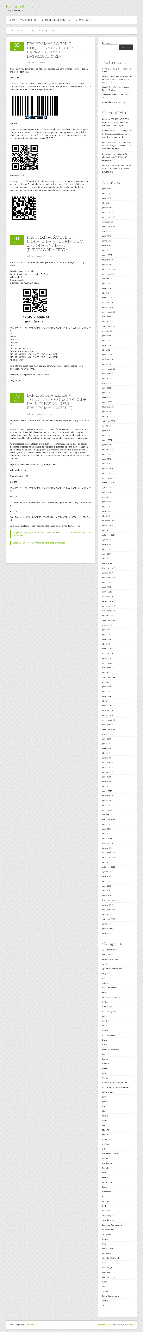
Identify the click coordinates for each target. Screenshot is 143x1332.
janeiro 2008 (107, 928)
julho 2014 (106, 686)
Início (12, 20)
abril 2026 (106, 203)
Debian (105, 1030)
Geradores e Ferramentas (56, 20)
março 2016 (107, 592)
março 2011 (107, 838)
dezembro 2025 (108, 212)
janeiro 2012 (107, 800)
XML (104, 1286)
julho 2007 (106, 933)
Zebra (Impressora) (110, 1296)
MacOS (105, 1125)
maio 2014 (106, 696)
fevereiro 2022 (108, 407)
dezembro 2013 (108, 720)
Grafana (105, 1078)
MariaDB (105, 1130)
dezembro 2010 (108, 852)
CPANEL (105, 1025)
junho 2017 (106, 549)
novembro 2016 (108, 577)
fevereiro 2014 (108, 710)
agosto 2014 (107, 682)
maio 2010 (106, 886)
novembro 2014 (108, 667)
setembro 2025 (108, 226)
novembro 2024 (108, 274)
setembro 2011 (108, 819)
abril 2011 (106, 833)
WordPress (128, 1324)
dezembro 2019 (108, 473)
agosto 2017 (107, 539)
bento (104, 119)
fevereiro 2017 (108, 568)
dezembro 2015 (108, 606)
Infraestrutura (108, 1092)
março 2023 (107, 354)
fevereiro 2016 (108, 596)
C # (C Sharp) (107, 1006)
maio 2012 (106, 781)
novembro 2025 (108, 217)
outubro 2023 (107, 321)
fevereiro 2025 (108, 260)
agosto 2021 (107, 426)
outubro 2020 (107, 449)
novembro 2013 (108, 724)
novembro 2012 (108, 767)
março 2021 (107, 440)
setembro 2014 (108, 677)
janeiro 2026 (107, 207)
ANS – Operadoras (110, 959)
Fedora (105, 1059)
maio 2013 (106, 748)
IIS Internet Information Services (115, 1087)
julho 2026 (106, 188)
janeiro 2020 (107, 468)
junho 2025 (106, 241)
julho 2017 (106, 544)
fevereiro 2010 (108, 900)
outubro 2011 (107, 814)
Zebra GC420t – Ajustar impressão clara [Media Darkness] (39, 542)
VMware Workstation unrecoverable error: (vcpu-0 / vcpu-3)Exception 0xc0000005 (117, 79)
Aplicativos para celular (112, 968)
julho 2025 (106, 236)
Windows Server (109, 1277)
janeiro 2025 (107, 264)
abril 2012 (106, 786)
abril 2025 (106, 250)
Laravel (105, 1116)
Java (104, 1097)
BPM (104, 992)
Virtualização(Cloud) (110, 1258)
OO (103, 1149)
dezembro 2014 (108, 663)
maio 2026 (106, 198)
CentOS (105, 1021)
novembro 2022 (108, 373)
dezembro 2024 (108, 269)
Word (104, 1282)
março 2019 (107, 492)
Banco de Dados (109, 987)
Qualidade (106, 1191)
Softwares (106, 1234)
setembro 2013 (108, 729)
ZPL (103, 1305)
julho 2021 (106, 430)
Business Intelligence (111, 997)
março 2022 (107, 402)
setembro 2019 (108, 482)
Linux (104, 1120)
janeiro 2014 (107, 715)
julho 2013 (106, 739)
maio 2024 (106, 288)
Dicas (104, 1040)
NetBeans (106, 1139)
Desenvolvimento (109, 1035)
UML (104, 1244)
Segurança (106, 1210)
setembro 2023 (108, 326)
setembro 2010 (108, 867)
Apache (105, 964)
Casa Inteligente (109, 1011)
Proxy (104, 1187)
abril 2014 (106, 701)
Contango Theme (104, 1324)
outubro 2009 (107, 914)
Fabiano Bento (19, 6)
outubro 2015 (107, 615)
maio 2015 (106, 639)
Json (104, 1106)
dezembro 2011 (108, 805)
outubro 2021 (107, 416)
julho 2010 (106, 876)
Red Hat (105, 1201)
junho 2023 (106, 340)
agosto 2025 (107, 231)
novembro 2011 (108, 810)
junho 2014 (106, 691)
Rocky (104, 1206)
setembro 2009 (108, 919)
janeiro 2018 (107, 525)
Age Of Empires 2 (109, 949)
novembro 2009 (108, 909)
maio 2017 (106, 554)
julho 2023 (106, 335)
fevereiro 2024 (108, 302)
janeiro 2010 (107, 905)
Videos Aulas (107, 1248)
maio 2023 (106, 345)
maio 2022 (106, 397)
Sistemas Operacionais (112, 1225)
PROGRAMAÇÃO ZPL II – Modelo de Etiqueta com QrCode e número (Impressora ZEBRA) (55, 243)
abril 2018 (106, 516)
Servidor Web (108, 1220)
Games (105, 1068)
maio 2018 (106, 511)
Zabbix (105, 1291)
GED (104, 1073)
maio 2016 (106, 587)
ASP (104, 978)
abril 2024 (106, 293)
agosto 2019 (107, 487)
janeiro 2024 (107, 307)
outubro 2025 (107, 222)
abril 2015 (106, 644)
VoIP (104, 1263)
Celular (105, 1016)
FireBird (105, 1063)
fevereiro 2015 (108, 653)
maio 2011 (106, 829)
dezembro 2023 (108, 312)
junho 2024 (106, 283)
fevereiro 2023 (108, 359)
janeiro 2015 (107, 658)
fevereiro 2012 (108, 795)
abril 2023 (106, 350)
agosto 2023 (107, 331)
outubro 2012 (107, 772)
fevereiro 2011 (108, 843)
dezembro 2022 (108, 369)
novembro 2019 (108, 478)
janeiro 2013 (107, 758)
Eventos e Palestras (110, 1049)
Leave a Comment (44, 256)
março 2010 (107, 895)
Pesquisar (106, 43)
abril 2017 (106, 558)
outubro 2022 (107, 378)
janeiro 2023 (107, 364)
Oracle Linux (107, 1163)
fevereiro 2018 (108, 520)
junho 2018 (106, 506)
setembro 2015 (108, 620)
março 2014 (107, 705)
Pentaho (105, 1168)
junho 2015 (106, 634)
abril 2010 (106, 890)
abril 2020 (106, 463)
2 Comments (42, 62)
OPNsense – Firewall (111, 1153)
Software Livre (108, 1229)
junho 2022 (106, 392)
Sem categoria (108, 1215)
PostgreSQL (107, 1182)
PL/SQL (105, 1177)
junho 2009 (106, 924)
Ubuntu (105, 1239)
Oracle (105, 1158)
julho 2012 (106, 777)
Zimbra (105, 1300)
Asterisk (105, 983)
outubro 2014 (107, 672)
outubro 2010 (107, 862)
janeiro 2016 (107, 601)
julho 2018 (106, 501)
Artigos (105, 973)
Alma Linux (106, 954)
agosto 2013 (107, 734)
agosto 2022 (107, 383)
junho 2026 (106, 193)
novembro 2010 (108, 857)
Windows (106, 1272)
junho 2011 (106, 824)
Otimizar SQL (83, 20)
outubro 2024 (107, 278)
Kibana (105, 1111)
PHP (104, 1172)
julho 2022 (106, 388)
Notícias (105, 1144)
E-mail (104, 1044)
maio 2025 (106, 245)
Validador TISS (28, 20)
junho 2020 (106, 454)
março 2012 (107, 791)
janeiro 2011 (107, 848)
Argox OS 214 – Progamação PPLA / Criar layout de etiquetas (117, 145)
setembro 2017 (108, 535)
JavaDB (105, 1101)
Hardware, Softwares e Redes (115, 1082)
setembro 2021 (108, 421)
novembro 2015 (108, 611)
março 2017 (107, 563)
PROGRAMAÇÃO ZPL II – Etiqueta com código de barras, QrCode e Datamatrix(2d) (54, 49)
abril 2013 (106, 753)
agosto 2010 (107, 871)
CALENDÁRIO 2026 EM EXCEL (114, 102)
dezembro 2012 (108, 762)
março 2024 (107, 297)
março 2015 (107, 648)
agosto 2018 (107, 497)
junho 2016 (106, 582)
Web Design (107, 1267)
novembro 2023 (108, 316)
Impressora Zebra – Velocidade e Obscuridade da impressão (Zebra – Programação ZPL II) (56, 401)
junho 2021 (106, 435)
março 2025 (107, 255)
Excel (104, 1054)
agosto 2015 (107, 625)
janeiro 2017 (107, 573)
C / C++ (105, 1002)
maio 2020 (106, 459)
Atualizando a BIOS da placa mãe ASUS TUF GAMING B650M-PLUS (116, 157)
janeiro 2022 (107, 411)
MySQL (105, 1134)
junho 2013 (106, 743)
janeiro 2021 (107, 444)
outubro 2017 (107, 530)
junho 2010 (106, 881)
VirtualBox (106, 1253)
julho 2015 (106, 629)
